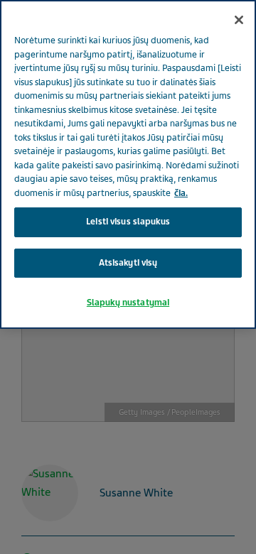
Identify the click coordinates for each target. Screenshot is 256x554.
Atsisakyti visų (128, 262)
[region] (128, 164)
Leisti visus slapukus (128, 221)
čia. (181, 193)
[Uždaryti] (239, 20)
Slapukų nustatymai (128, 302)
